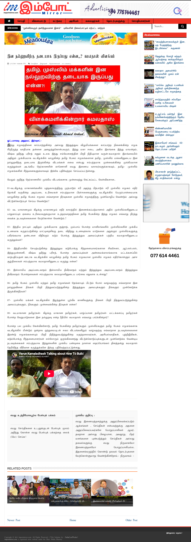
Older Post (131, 520)
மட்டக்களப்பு (66, 64)
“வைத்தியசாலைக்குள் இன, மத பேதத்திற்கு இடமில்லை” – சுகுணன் (170, 45)
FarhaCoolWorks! (71, 537)
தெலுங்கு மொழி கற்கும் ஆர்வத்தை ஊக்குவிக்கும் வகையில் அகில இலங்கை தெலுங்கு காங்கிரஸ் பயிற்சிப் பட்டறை (164, 63)
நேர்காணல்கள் (54, 64)
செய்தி (21, 21)
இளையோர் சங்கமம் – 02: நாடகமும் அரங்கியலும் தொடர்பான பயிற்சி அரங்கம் (169, 148)
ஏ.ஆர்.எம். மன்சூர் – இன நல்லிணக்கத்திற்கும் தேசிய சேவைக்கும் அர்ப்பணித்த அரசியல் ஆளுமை (169, 119)
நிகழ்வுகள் (43, 64)
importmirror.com (10, 539)
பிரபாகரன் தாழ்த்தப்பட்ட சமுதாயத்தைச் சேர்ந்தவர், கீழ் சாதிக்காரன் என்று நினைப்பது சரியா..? (169, 176)
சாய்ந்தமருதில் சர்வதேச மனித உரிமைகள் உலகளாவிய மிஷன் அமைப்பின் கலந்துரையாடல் (170, 104)
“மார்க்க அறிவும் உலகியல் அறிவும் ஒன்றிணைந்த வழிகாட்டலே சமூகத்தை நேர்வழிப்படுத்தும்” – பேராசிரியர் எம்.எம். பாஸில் (164, 92)
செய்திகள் (34, 64)
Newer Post (13, 520)
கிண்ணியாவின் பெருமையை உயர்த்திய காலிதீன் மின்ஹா (167, 132)
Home (73, 520)
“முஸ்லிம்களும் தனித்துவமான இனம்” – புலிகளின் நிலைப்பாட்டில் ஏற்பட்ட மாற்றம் (64, 28)
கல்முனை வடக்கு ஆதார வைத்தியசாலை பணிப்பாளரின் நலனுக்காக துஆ (169, 162)
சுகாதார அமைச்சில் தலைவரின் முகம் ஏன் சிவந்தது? (167, 74)
